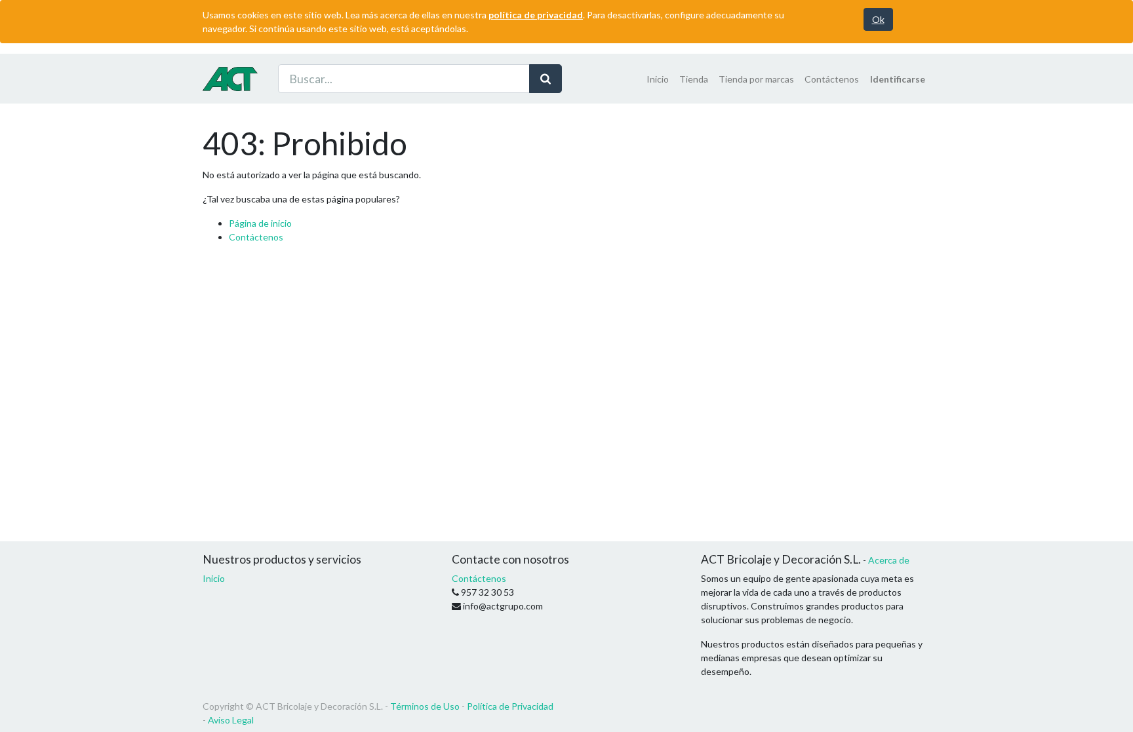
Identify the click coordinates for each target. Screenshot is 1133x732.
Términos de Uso (425, 706)
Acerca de (888, 560)
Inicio (214, 578)
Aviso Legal (231, 719)
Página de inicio (260, 223)
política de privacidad (535, 14)
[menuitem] (657, 79)
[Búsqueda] (545, 78)
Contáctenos (256, 236)
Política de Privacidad (510, 706)
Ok (878, 19)
